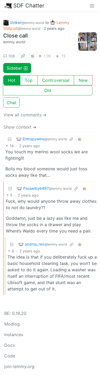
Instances (13, 334)
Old (47, 90)
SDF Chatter (28, 5)
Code (9, 355)
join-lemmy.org (19, 366)
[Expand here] (87, 41)
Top (29, 80)
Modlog (12, 324)
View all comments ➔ (24, 114)
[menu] (92, 6)
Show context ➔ (19, 127)
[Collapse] (9, 139)
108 (11, 56)
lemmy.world (14, 42)
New (83, 80)
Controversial (55, 80)
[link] (23, 56)
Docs (9, 345)
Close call (15, 35)
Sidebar (14, 68)
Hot (11, 80)
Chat (11, 102)
